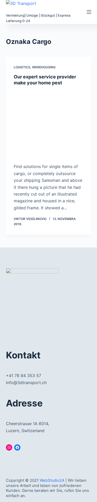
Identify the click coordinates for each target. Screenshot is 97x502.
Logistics (22, 67)
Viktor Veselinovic (30, 219)
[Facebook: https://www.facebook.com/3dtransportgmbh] (17, 447)
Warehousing (44, 67)
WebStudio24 (52, 480)
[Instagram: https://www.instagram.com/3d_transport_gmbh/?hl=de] (9, 447)
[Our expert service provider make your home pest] (48, 123)
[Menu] (89, 12)
